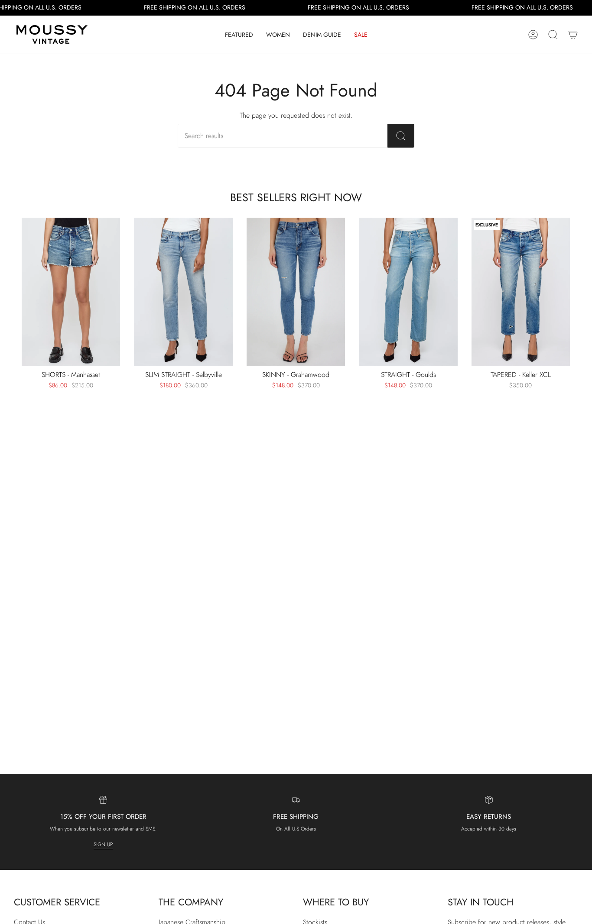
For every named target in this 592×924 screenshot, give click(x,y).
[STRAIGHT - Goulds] (408, 291)
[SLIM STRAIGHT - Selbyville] (183, 291)
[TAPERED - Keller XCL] (521, 291)
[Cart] (573, 34)
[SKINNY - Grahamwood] (296, 291)
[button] (239, 34)
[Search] (400, 136)
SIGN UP (103, 844)
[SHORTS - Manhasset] (71, 291)
